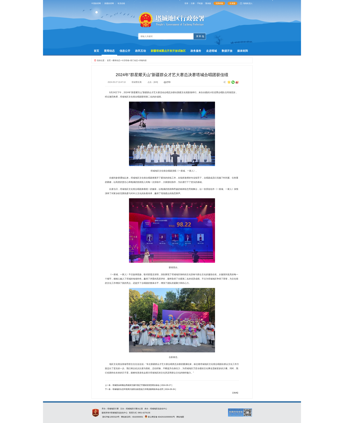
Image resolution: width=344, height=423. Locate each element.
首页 (96, 50)
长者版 (232, 3)
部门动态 (134, 60)
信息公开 (125, 50)
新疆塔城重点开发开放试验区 (168, 50)
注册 (193, 3)
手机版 (200, 3)
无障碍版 (219, 3)
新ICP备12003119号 (110, 417)
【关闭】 (235, 393)
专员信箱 (121, 3)
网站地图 (180, 417)
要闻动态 (109, 50)
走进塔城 (211, 50)
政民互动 (140, 50)
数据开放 (227, 50)
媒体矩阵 (242, 50)
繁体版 (208, 3)
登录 (186, 3)
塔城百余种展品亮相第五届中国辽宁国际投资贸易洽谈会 (136, 385)
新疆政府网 (109, 3)
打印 (168, 82)
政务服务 (196, 50)
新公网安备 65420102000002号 (161, 417)
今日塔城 (125, 60)
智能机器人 (248, 3)
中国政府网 (96, 3)
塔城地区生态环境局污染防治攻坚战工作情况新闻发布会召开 (137, 389)
